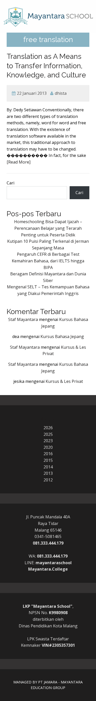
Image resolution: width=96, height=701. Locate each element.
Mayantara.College (48, 569)
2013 (48, 473)
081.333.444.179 (48, 543)
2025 (48, 434)
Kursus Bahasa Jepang (62, 336)
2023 (48, 440)
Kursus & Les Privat (64, 381)
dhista (61, 93)
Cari (10, 183)
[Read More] (18, 162)
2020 (48, 447)
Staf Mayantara (23, 319)
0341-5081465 (48, 536)
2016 (48, 453)
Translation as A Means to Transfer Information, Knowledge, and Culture (46, 65)
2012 (48, 480)
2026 (48, 427)
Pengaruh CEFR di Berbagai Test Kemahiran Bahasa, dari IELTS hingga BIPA (48, 260)
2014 (48, 467)
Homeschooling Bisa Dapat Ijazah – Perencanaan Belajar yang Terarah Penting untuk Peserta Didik (48, 228)
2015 (48, 460)
